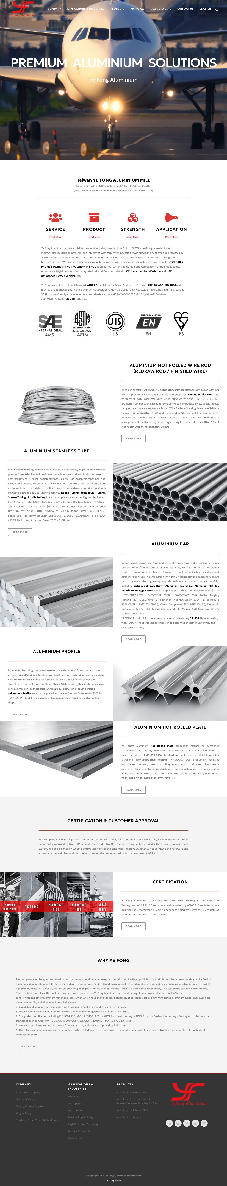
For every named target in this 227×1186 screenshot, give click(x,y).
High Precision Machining (83, 1124)
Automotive (75, 1110)
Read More (55, 237)
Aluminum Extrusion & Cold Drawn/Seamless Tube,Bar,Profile (137, 1101)
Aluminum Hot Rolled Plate (133, 1110)
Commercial (75, 1138)
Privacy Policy (114, 1180)
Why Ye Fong (23, 1113)
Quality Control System (30, 1106)
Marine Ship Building (80, 1117)
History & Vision (25, 1099)
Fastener (73, 1096)
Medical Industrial (79, 1131)
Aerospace (74, 1103)
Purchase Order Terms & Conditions (37, 1120)
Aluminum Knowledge (130, 1117)
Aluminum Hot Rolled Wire (132, 1092)
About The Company (28, 1092)
